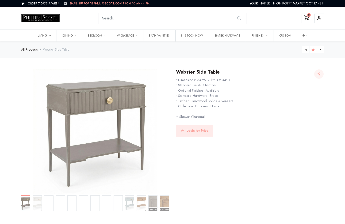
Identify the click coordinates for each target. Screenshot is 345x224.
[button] (305, 35)
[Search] (239, 18)
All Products (29, 49)
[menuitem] (159, 35)
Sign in (319, 18)
